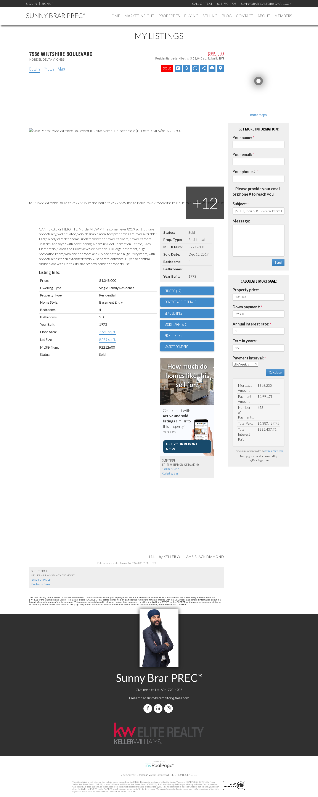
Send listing (173, 313)
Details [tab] (34, 68)
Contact (244, 16)
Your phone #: (244, 171)
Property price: (246, 289)
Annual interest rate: (251, 324)
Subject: (240, 203)
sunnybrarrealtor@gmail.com (168, 698)
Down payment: (246, 306)
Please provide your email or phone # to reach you (256, 191)
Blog (227, 16)
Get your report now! (182, 446)
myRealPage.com (273, 450)
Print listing (173, 335)
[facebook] (148, 708)
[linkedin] (159, 708)
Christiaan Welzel (146, 774)
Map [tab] (61, 68)
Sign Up (47, 3)
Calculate (275, 372)
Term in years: (245, 340)
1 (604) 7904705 (171, 469)
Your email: (242, 154)
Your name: (242, 137)
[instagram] (169, 708)
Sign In (31, 3)
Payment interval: (248, 358)
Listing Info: (49, 272)
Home (114, 16)
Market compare (176, 346)
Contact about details (180, 301)
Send (278, 262)
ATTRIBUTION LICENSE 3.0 (181, 774)
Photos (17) (172, 290)
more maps (258, 115)
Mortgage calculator (189, 324)
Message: (241, 221)
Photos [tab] (48, 68)
